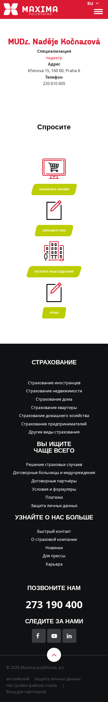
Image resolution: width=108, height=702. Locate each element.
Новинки (54, 547)
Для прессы (54, 556)
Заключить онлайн (54, 189)
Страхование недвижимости (54, 391)
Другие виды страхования (54, 432)
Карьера (54, 564)
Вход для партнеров (26, 691)
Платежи (54, 497)
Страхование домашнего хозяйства (54, 415)
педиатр (54, 58)
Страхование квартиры (54, 407)
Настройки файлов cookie (31, 685)
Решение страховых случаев (54, 464)
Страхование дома (54, 399)
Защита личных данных (54, 505)
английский (17, 679)
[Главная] (31, 9)
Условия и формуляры (54, 489)
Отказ (54, 312)
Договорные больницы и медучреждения (54, 472)
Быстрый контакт (54, 531)
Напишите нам (54, 230)
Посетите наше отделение (54, 271)
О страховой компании (54, 539)
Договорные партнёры (54, 481)
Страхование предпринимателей (54, 424)
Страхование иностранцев (54, 383)
